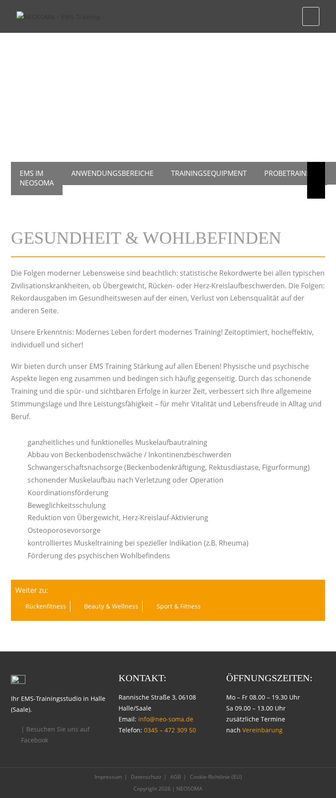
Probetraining (291, 173)
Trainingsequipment (209, 173)
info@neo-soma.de (165, 719)
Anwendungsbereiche (112, 173)
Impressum (108, 776)
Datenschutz (146, 776)
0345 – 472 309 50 (170, 730)
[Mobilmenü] (310, 16)
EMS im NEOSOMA (37, 178)
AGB (175, 776)
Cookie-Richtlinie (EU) (216, 776)
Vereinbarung (262, 730)
